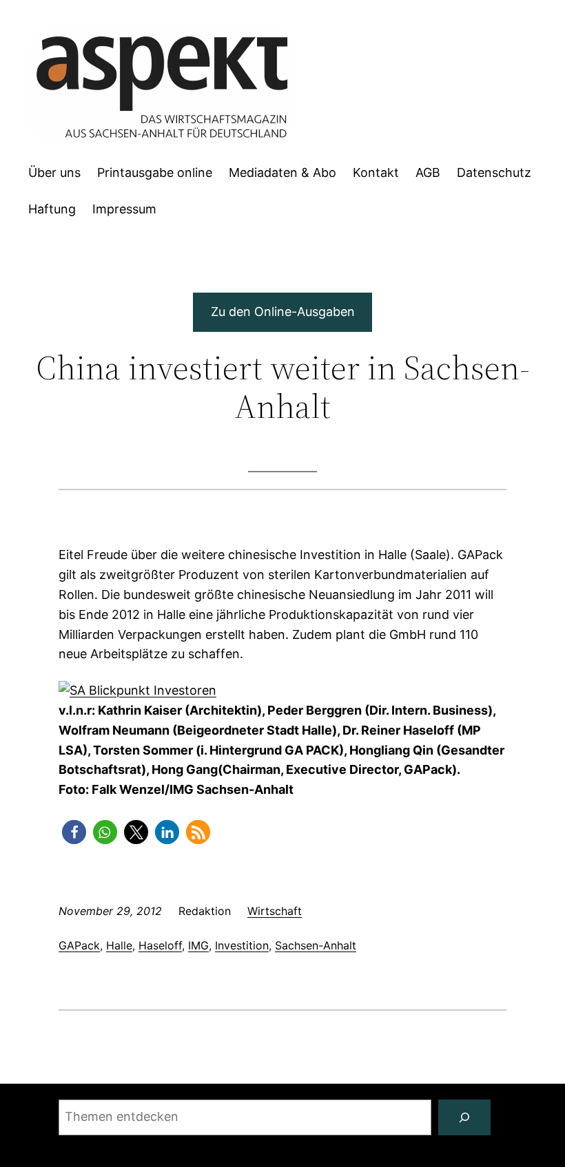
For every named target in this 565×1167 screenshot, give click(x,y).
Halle (119, 945)
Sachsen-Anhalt (315, 945)
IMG (198, 945)
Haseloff (160, 945)
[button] (74, 832)
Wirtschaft (274, 911)
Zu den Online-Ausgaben (283, 311)
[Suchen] (464, 1117)
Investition (242, 945)
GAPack (79, 945)
